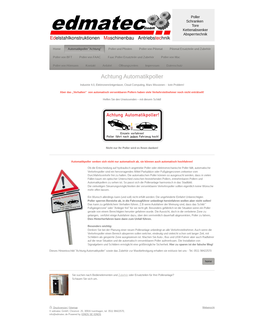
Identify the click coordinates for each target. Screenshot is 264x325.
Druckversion (60, 307)
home (208, 261)
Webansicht (208, 307)
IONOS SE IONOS (91, 314)
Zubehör (123, 274)
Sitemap (73, 307)
